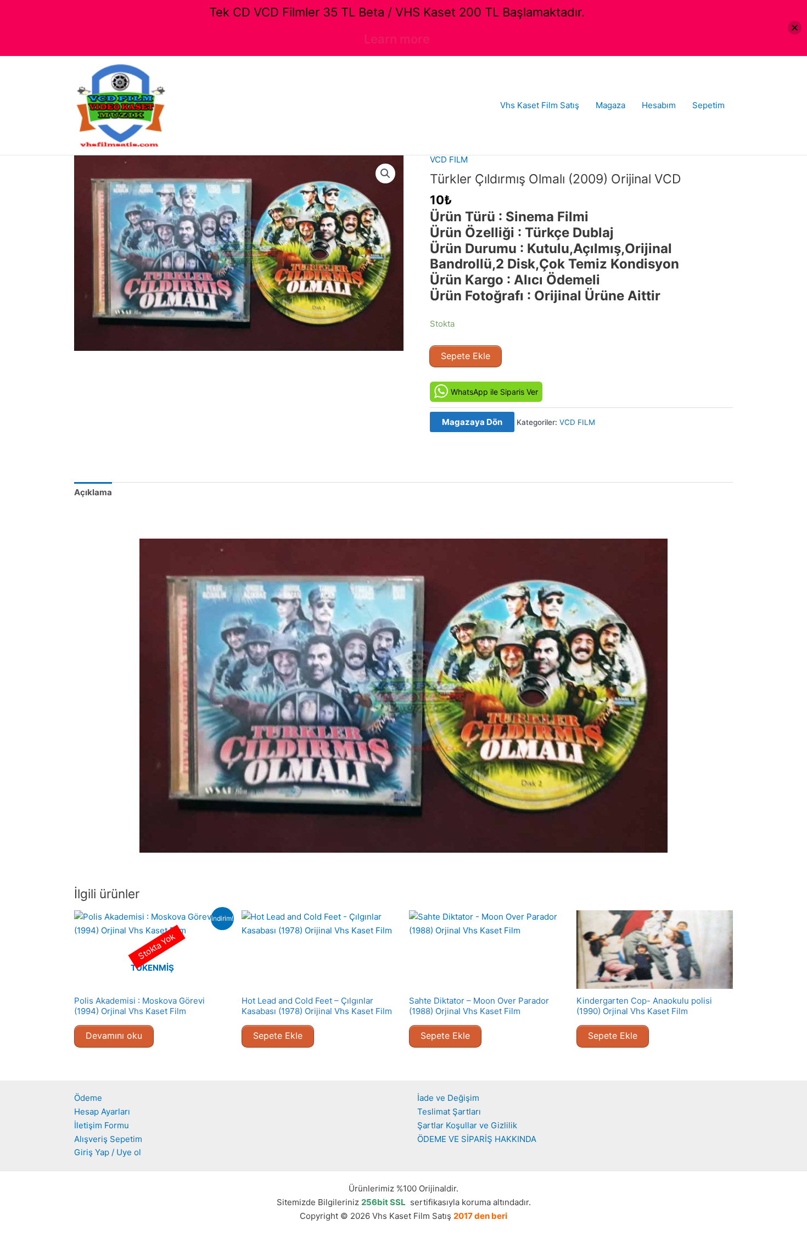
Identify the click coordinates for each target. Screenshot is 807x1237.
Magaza (610, 105)
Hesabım (659, 105)
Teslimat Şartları (449, 1111)
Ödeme (88, 1098)
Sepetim (708, 105)
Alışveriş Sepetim (108, 1139)
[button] (385, 173)
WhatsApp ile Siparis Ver (494, 391)
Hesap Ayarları (102, 1111)
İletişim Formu (101, 1125)
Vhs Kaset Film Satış (539, 105)
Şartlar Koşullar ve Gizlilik (467, 1125)
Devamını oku (114, 1035)
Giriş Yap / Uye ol (107, 1152)
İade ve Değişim (448, 1098)
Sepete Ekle (465, 355)
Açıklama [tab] (93, 492)
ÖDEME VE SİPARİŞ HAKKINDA (476, 1139)
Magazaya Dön (472, 422)
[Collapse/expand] (795, 28)
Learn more (397, 39)
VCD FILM (449, 159)
